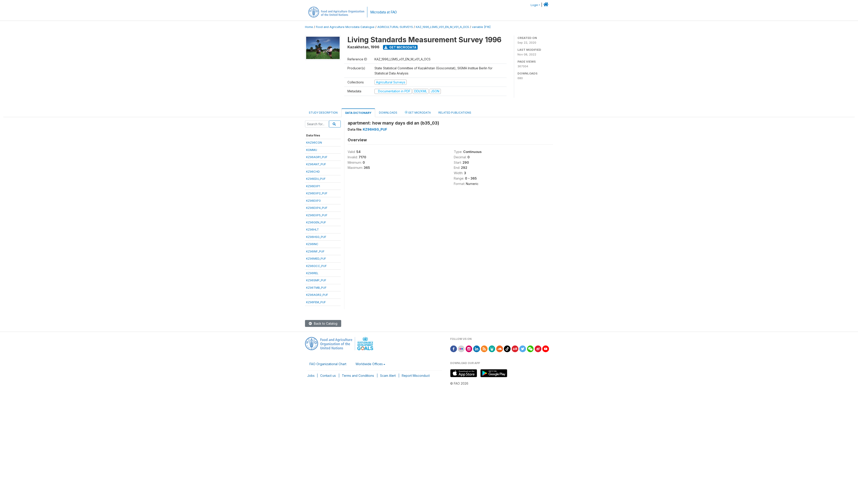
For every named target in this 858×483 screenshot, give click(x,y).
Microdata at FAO (383, 12)
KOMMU (311, 150)
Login (534, 5)
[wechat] (530, 348)
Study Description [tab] (323, 112)
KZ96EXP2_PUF (316, 193)
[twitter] (522, 348)
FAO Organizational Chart (327, 364)
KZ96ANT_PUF (316, 164)
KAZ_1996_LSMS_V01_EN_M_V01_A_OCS (442, 27)
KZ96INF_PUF (315, 251)
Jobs (311, 375)
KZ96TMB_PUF (316, 287)
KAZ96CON (314, 142)
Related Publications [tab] (454, 112)
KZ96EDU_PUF (316, 178)
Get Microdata (402, 47)
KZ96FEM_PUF (316, 302)
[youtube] (545, 348)
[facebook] (453, 348)
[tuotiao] (515, 348)
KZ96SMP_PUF (316, 280)
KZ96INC (312, 244)
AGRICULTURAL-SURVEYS (395, 27)
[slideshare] (492, 348)
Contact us (328, 375)
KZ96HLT (312, 229)
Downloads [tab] (388, 112)
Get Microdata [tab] (419, 112)
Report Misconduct (416, 375)
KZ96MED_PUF (316, 258)
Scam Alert (388, 375)
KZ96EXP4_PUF (316, 208)
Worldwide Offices (369, 364)
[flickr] (461, 348)
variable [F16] (481, 27)
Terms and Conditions (358, 375)
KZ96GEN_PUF (316, 222)
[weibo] (538, 348)
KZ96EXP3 (313, 200)
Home (309, 27)
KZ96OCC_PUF (316, 266)
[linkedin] (476, 348)
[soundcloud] (499, 348)
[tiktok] (507, 348)
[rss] (484, 348)
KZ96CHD (313, 171)
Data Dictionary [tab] (358, 112)
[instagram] (469, 348)
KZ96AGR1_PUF (316, 157)
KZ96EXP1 (313, 186)
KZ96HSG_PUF (316, 237)
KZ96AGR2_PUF (317, 295)
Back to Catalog (325, 323)
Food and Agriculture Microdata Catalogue (345, 27)
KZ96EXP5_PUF (316, 215)
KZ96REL (312, 273)
